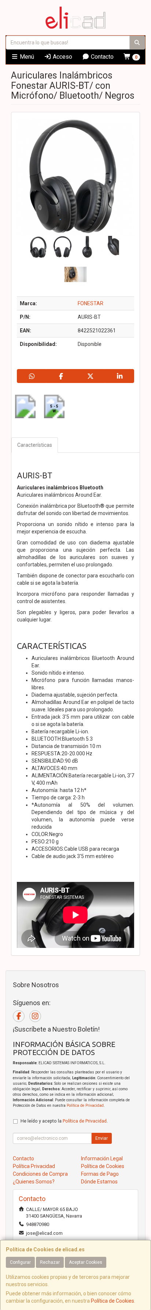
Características (34, 445)
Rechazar (50, 1262)
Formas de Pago (100, 1174)
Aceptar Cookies (85, 1262)
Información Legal (102, 1158)
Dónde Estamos (99, 1182)
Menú (26, 56)
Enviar (101, 1138)
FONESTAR (90, 303)
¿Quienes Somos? (34, 1182)
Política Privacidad (34, 1166)
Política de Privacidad (85, 1105)
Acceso (61, 56)
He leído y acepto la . (64, 1121)
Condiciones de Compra (40, 1174)
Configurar (20, 1262)
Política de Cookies (112, 1301)
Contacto (101, 56)
